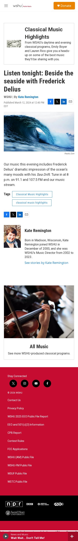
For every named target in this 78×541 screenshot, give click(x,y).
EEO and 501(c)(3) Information (26, 424)
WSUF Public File (17, 473)
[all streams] (73, 536)
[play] (5, 536)
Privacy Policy (16, 408)
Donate (66, 5)
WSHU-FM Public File (20, 465)
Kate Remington (28, 97)
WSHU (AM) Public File (21, 457)
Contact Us (14, 400)
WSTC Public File (17, 481)
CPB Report (14, 432)
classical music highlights (32, 202)
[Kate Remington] (12, 236)
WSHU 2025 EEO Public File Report (28, 416)
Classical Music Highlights (32, 194)
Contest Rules (16, 441)
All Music (39, 346)
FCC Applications (18, 449)
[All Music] (39, 311)
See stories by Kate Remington (46, 263)
